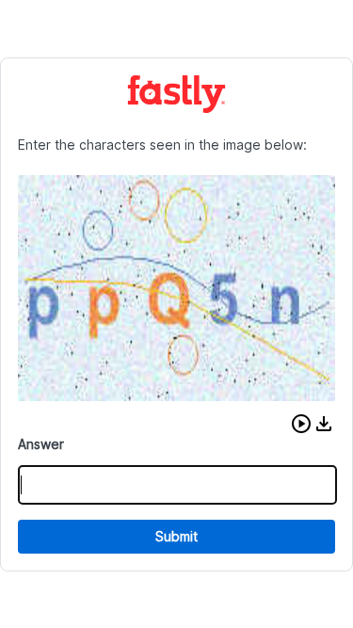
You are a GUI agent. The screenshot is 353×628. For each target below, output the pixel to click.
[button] (301, 423)
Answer (41, 444)
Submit (176, 536)
